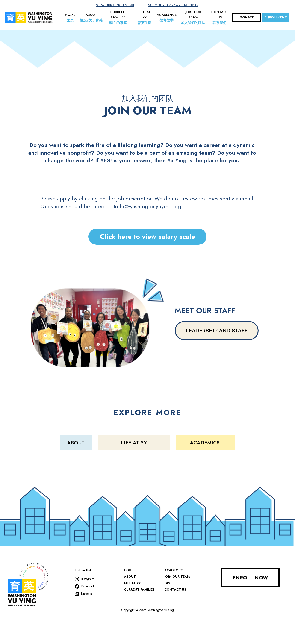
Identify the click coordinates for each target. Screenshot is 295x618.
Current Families (139, 589)
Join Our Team (177, 576)
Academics (174, 570)
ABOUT (130, 576)
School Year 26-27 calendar (173, 5)
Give (168, 583)
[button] (70, 18)
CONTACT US (175, 589)
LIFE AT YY (132, 583)
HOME (129, 570)
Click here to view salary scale (147, 236)
